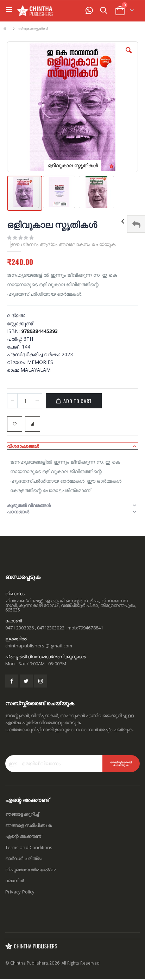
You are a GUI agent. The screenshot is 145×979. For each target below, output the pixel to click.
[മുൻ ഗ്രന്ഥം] (123, 222)
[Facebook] (11, 681)
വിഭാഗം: (17, 362)
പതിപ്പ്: (15, 338)
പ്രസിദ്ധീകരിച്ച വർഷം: (34, 354)
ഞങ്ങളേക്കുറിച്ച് (22, 814)
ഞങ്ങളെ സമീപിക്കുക (28, 825)
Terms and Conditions (28, 847)
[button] (129, 56)
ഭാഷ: (13, 369)
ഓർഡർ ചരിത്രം (23, 858)
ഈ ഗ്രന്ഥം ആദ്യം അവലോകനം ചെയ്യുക (63, 244)
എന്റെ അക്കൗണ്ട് (23, 836)
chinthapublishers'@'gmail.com (38, 645)
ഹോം (6, 29)
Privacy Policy (19, 892)
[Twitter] (26, 681)
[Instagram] (40, 681)
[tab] (72, 446)
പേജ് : (14, 346)
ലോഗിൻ (14, 880)
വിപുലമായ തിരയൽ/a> (30, 869)
